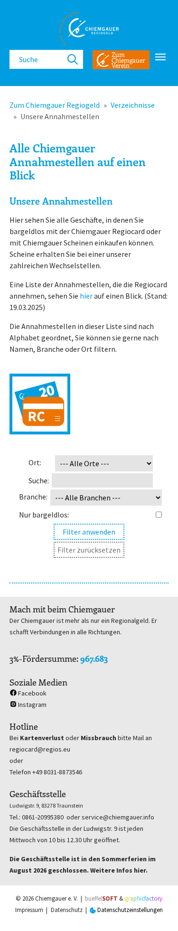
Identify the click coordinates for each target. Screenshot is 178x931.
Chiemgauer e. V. (56, 898)
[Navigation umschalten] (160, 57)
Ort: (34, 462)
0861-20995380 (43, 817)
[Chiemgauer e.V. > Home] (89, 28)
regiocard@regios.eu (39, 749)
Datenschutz (67, 910)
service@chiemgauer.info (118, 817)
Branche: (33, 496)
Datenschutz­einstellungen (129, 910)
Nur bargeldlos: (44, 514)
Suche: (38, 480)
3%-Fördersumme (42, 658)
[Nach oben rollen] (157, 910)
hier (86, 296)
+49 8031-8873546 (57, 772)
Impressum (29, 910)
